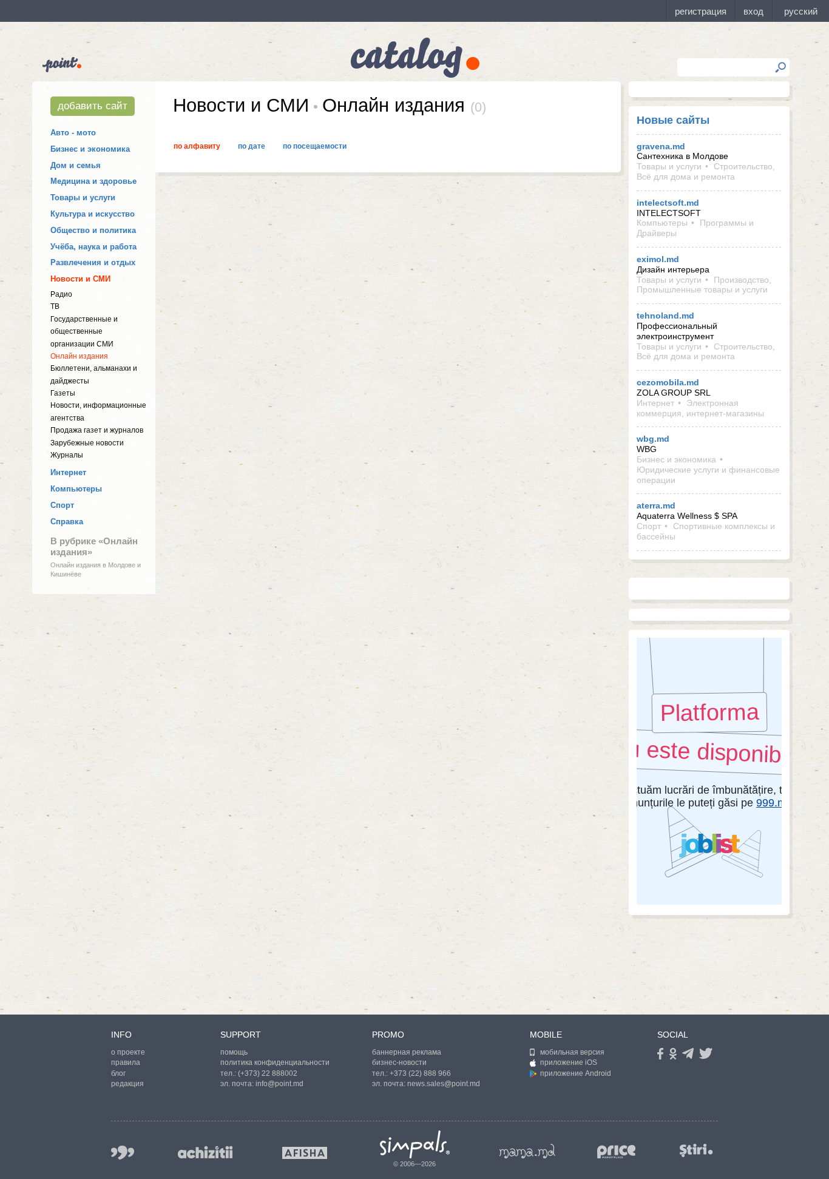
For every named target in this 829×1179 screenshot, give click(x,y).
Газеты (62, 393)
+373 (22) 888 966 (420, 1073)
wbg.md (653, 439)
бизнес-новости (399, 1062)
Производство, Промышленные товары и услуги (704, 285)
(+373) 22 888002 (267, 1073)
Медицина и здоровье (93, 181)
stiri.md (696, 1150)
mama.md (527, 1151)
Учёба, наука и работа (93, 246)
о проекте (128, 1052)
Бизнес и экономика (90, 149)
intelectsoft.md (668, 203)
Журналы (66, 455)
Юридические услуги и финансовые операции (708, 475)
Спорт (62, 505)
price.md (616, 1152)
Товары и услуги (82, 197)
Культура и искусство (92, 213)
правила (125, 1062)
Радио (61, 294)
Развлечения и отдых (92, 262)
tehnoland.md (665, 315)
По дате (251, 146)
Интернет (68, 472)
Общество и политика (93, 230)
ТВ (54, 306)
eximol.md (658, 259)
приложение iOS (568, 1062)
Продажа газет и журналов (96, 430)
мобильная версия (572, 1052)
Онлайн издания (79, 356)
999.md (122, 1153)
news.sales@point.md (443, 1083)
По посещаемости (315, 146)
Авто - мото (73, 132)
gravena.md (661, 146)
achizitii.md (205, 1152)
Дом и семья (75, 165)
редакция (127, 1083)
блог (118, 1073)
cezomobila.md (668, 382)
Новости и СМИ (80, 278)
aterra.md (656, 505)
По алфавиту (197, 146)
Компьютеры (76, 488)
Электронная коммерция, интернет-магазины (700, 408)
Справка (66, 521)
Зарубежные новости (87, 443)
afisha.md (304, 1153)
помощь (234, 1052)
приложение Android (575, 1073)
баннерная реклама (406, 1052)
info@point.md (279, 1083)
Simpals (415, 1144)
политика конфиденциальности (275, 1062)
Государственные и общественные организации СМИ (84, 331)
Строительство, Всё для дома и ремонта (706, 171)
